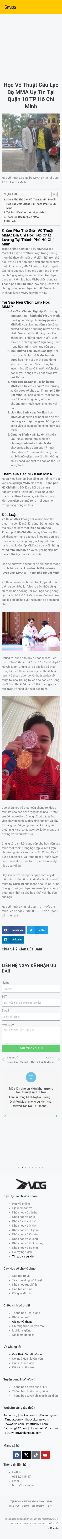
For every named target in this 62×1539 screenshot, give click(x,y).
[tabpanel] (31, 1092)
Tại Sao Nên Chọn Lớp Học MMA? (26, 212)
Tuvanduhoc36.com (28, 1432)
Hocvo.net (36, 1428)
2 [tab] (22, 1167)
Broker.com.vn (28, 1415)
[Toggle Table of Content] (53, 194)
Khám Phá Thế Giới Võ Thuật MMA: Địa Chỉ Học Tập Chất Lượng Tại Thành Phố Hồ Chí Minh (31, 204)
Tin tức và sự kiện (23, 1256)
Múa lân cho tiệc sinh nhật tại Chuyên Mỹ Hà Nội (31, 1090)
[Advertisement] (31, 47)
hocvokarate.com (37, 1419)
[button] (5, 1116)
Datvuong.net (49, 1415)
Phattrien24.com (37, 1424)
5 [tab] (32, 1167)
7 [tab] (39, 1167)
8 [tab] (43, 1167)
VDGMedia (53, 1528)
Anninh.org (10, 1415)
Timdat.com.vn (14, 1419)
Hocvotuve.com (13, 1424)
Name (5, 982)
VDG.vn (9, 1432)
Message (8, 1024)
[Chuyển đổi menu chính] (55, 7)
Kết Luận (11, 221)
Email (5, 1010)
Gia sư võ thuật (22, 1321)
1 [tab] (19, 1167)
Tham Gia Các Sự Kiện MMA (22, 217)
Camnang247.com (15, 1428)
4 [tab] (29, 1167)
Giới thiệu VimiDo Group (27, 1354)
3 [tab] (26, 1167)
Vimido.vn (51, 1428)
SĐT (4, 996)
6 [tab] (36, 1167)
